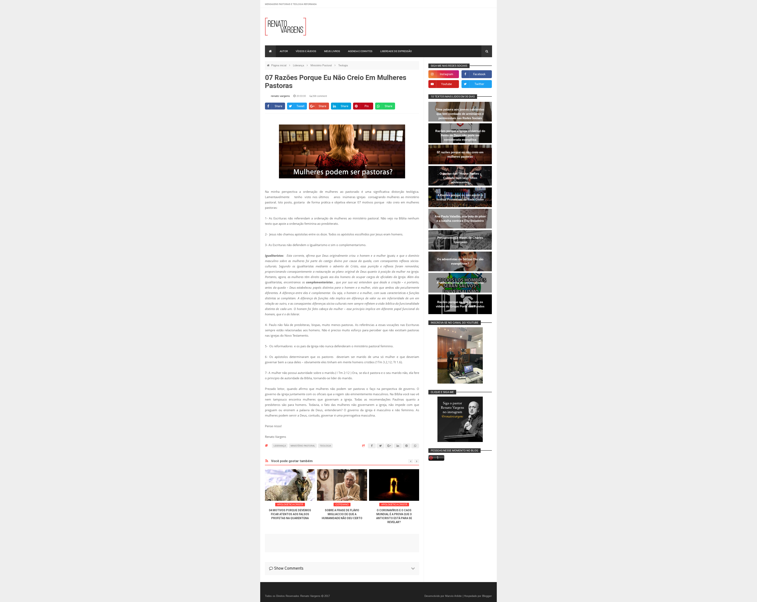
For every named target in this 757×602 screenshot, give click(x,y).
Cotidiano (342, 504)
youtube (446, 84)
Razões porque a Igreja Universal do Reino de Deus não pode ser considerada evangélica (460, 135)
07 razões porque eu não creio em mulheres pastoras (460, 154)
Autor (284, 51)
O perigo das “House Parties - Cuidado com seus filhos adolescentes (460, 178)
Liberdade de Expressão (396, 51)
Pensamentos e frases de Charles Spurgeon (460, 240)
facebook (479, 74)
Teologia (343, 65)
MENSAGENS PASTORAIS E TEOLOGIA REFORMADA (291, 4)
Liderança (299, 65)
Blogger (487, 595)
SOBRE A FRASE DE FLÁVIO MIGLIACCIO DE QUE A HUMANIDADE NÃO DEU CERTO (342, 514)
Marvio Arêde (453, 595)
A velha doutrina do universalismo (460, 282)
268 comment (319, 96)
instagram (446, 74)
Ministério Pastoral (321, 65)
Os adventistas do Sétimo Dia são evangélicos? (460, 261)
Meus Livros (332, 51)
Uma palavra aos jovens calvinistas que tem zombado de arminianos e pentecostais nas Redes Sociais (460, 114)
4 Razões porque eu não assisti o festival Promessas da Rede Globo (460, 197)
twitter (479, 84)
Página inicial (279, 65)
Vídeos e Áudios (306, 51)
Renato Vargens (310, 595)
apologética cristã (290, 504)
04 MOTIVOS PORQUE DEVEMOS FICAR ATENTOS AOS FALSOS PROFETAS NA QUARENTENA (290, 514)
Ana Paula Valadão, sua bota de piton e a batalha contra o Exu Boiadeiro (460, 218)
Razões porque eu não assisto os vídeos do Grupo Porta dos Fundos (460, 304)
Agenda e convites (360, 51)
